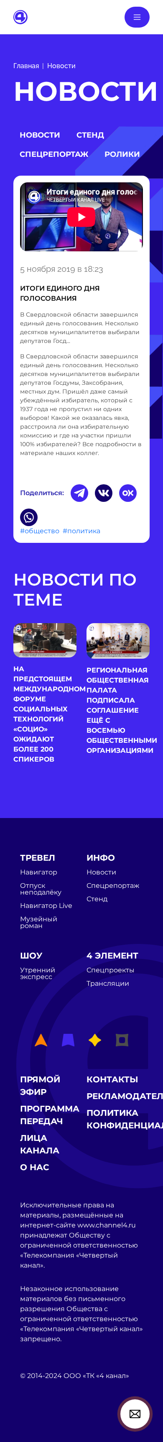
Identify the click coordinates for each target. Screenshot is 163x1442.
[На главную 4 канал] (20, 16)
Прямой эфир (40, 1085)
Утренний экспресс (37, 973)
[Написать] (135, 1414)
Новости (61, 66)
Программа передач (49, 1115)
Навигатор (38, 872)
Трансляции (108, 983)
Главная (26, 66)
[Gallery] (81, 218)
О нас (34, 1167)
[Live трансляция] (38, 1423)
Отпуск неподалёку (40, 889)
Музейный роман (38, 922)
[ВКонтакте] (103, 493)
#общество (39, 531)
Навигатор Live (46, 906)
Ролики (122, 154)
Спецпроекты (111, 970)
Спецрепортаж (54, 154)
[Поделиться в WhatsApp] (29, 517)
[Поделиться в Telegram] (79, 493)
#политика (81, 531)
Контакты (112, 1079)
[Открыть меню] (137, 17)
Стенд (90, 135)
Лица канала (39, 1144)
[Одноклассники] (128, 493)
